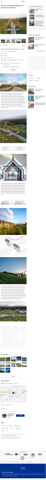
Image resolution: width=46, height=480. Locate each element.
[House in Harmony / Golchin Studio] (31, 91)
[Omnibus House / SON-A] (31, 10)
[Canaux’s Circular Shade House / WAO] (31, 40)
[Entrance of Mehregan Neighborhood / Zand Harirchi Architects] (2, 358)
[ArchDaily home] (23, 1)
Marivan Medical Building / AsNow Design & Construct (40, 98)
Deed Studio (10, 57)
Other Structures (14, 49)
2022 (6, 55)
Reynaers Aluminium (13, 60)
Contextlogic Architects (14, 66)
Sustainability (31, 78)
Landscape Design (6, 66)
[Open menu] (1, 1)
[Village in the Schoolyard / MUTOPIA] (31, 47)
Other (12, 428)
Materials (30, 80)
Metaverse (36, 80)
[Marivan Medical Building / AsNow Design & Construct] (31, 98)
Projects (3, 425)
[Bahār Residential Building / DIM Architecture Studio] (31, 105)
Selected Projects (17, 425)
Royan (3, 430)
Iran (23, 49)
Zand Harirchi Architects (11, 51)
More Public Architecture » (40, 50)
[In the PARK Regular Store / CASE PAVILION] (31, 17)
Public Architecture (5, 49)
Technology (38, 78)
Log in (44, 1)
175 (6, 53)
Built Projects (9, 425)
